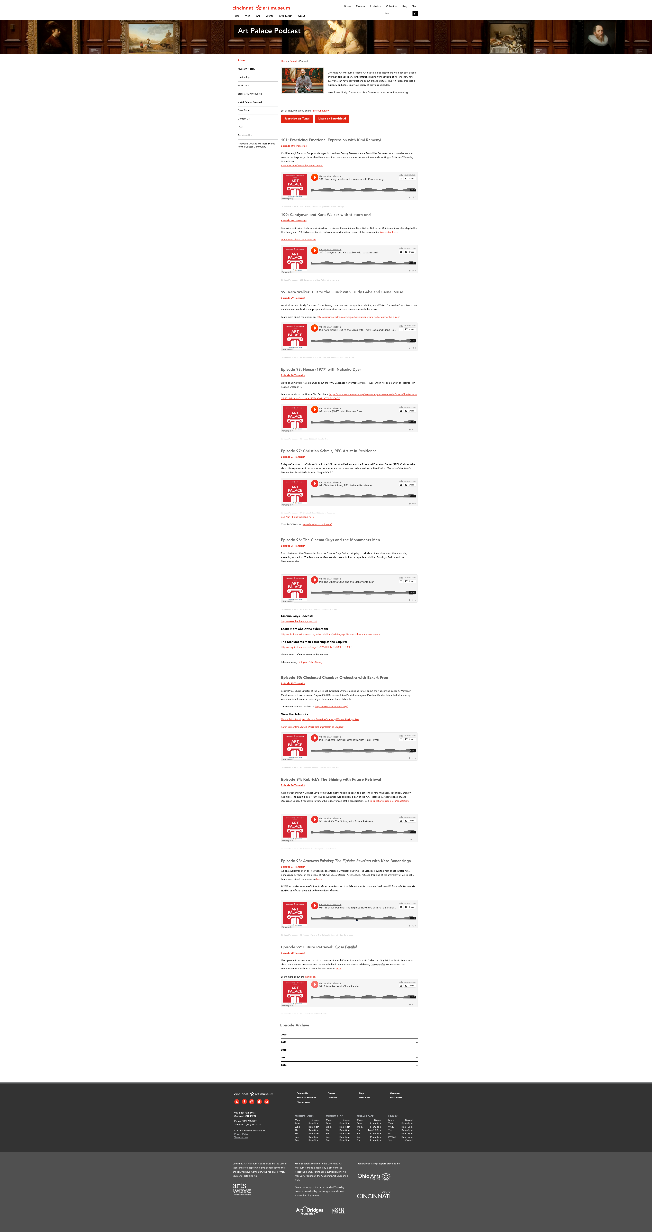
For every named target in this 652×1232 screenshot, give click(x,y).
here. (338, 969)
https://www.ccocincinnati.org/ (331, 706)
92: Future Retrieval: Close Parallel (313, 1014)
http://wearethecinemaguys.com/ (299, 621)
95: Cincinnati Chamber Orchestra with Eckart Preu (320, 767)
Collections (391, 6)
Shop (414, 6)
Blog (404, 6)
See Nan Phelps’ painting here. (297, 517)
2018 (283, 1050)
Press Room (244, 110)
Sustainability (245, 135)
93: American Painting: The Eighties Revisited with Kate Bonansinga (326, 935)
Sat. (297, 1137)
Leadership (244, 77)
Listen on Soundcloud (332, 118)
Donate (331, 1093)
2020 (283, 1035)
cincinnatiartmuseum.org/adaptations (389, 801)
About (301, 16)
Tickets (347, 6)
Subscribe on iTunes (297, 118)
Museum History (246, 69)
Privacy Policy (241, 1134)
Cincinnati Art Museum (289, 207)
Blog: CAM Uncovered (250, 94)
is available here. (389, 232)
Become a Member (306, 1098)
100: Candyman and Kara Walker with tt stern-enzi (319, 280)
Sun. (297, 1140)
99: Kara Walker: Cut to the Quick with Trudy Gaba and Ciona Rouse (327, 357)
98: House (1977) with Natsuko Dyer (314, 439)
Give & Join (285, 16)
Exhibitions (375, 6)
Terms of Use (241, 1137)
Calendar (360, 6)
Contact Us (244, 119)
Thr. (297, 1130)
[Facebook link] (244, 1101)
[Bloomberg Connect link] (236, 1101)
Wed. (298, 1127)
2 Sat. (392, 1137)
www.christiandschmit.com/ (317, 524)
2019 (283, 1042)
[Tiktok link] (259, 1101)
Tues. (298, 1123)
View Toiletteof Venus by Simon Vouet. (302, 165)
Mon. (298, 1120)
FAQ (240, 127)
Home (236, 16)
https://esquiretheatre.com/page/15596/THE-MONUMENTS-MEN (316, 647)
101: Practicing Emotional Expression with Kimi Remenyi (322, 207)
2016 (283, 1065)
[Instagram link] (251, 1101)
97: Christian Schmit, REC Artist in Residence (317, 513)
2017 (283, 1057)
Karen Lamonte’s (312, 727)
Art (258, 16)
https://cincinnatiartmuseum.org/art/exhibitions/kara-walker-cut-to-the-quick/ (358, 317)
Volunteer (395, 1093)
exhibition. (310, 977)
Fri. (296, 1134)
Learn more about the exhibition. (298, 239)
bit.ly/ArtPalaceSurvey (311, 662)
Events (269, 16)
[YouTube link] (266, 1101)
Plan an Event (303, 1102)
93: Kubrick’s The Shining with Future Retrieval (318, 849)
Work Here (243, 85)
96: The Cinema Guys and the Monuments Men (318, 609)
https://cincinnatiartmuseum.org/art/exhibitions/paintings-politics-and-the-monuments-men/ (330, 634)
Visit (247, 16)
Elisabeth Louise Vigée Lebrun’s (320, 719)
